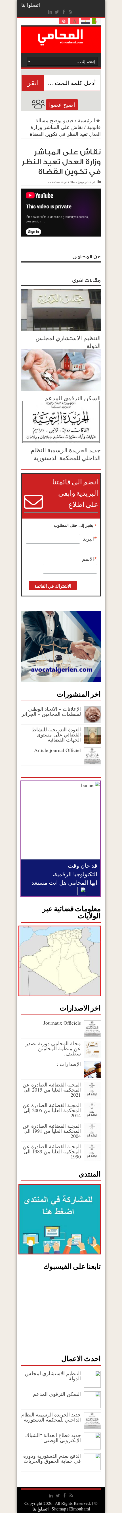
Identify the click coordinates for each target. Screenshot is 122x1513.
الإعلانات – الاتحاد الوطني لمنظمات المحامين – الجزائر (51, 711)
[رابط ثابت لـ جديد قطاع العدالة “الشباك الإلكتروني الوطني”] (92, 1447)
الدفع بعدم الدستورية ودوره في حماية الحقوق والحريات (52, 1458)
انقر (33, 83)
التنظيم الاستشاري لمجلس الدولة (53, 1376)
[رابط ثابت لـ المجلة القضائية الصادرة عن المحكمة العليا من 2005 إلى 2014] (92, 1117)
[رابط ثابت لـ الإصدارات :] (92, 1076)
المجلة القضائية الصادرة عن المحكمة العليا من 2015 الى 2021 (52, 1089)
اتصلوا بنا (30, 4)
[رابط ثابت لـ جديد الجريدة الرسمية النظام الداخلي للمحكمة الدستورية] (61, 441)
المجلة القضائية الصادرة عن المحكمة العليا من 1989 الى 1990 (52, 1151)
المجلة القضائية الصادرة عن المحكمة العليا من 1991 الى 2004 (52, 1130)
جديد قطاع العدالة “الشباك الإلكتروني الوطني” (53, 1438)
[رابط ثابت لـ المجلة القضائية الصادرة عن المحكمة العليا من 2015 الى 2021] (92, 1097)
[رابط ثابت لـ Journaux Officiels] (92, 1035)
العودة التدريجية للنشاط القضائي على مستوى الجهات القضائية (56, 734)
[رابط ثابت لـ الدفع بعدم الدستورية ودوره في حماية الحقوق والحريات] (92, 1468)
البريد (90, 539)
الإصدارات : (69, 1064)
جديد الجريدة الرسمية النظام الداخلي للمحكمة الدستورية (66, 454)
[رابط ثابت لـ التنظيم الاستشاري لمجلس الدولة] (61, 329)
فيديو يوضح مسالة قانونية (76, 182)
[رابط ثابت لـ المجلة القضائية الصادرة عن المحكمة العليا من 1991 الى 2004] (92, 1138)
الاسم (89, 559)
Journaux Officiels (62, 1022)
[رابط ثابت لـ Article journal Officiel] (92, 762)
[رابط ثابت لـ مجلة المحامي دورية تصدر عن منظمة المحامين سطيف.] (92, 1055)
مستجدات (54, 182)
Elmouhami (70, 1509)
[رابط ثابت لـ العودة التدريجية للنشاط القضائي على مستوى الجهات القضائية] (92, 741)
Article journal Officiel (57, 750)
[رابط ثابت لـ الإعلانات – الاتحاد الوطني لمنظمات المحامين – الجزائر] (92, 721)
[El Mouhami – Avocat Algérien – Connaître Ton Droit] (61, 42)
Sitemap (59, 1509)
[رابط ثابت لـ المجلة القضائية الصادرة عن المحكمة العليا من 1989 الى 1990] (92, 1158)
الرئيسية (86, 120)
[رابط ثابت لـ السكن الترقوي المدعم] (61, 389)
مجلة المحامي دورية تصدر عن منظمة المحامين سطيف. (53, 1048)
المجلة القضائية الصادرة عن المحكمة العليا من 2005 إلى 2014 (52, 1110)
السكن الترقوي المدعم (73, 398)
